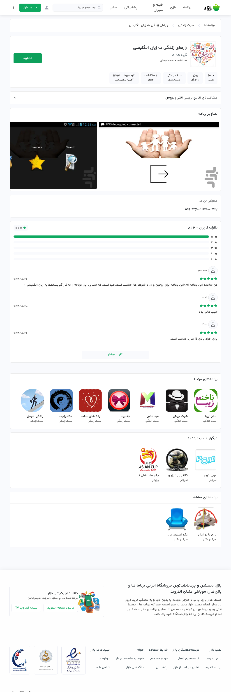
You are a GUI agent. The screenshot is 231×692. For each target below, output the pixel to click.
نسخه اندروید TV (26, 607)
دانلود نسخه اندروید (60, 607)
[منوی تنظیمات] (13, 7)
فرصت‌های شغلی (188, 658)
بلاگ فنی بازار (135, 667)
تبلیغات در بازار (100, 649)
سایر (113, 7)
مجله (140, 649)
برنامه (187, 7)
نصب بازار (215, 649)
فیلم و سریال (158, 7)
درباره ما (104, 658)
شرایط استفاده (158, 649)
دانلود (27, 58)
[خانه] (212, 7)
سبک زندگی (186, 25)
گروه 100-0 (179, 55)
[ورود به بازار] (47, 8)
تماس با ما (102, 667)
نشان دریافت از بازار (186, 667)
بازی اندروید (214, 658)
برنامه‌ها (209, 25)
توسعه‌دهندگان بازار (186, 649)
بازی (173, 7)
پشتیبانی (130, 7)
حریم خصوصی (158, 658)
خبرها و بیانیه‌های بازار (129, 658)
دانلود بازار (30, 7)
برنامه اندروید (213, 667)
